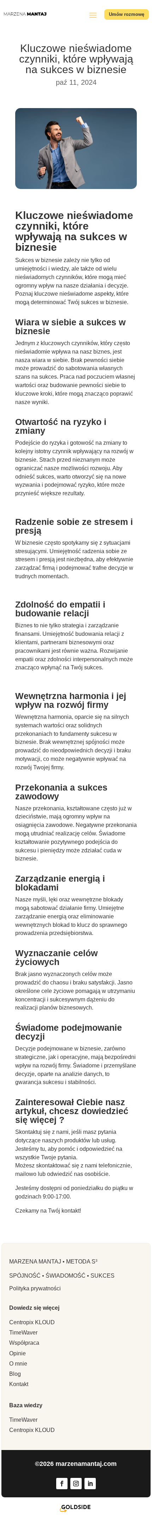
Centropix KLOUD (32, 1322)
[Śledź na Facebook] (62, 1483)
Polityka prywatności (35, 1288)
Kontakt (18, 1384)
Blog (15, 1374)
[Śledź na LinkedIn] (90, 1483)
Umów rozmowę (126, 14)
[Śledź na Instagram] (76, 1483)
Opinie (17, 1353)
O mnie (18, 1364)
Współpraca (24, 1343)
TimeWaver (23, 1333)
